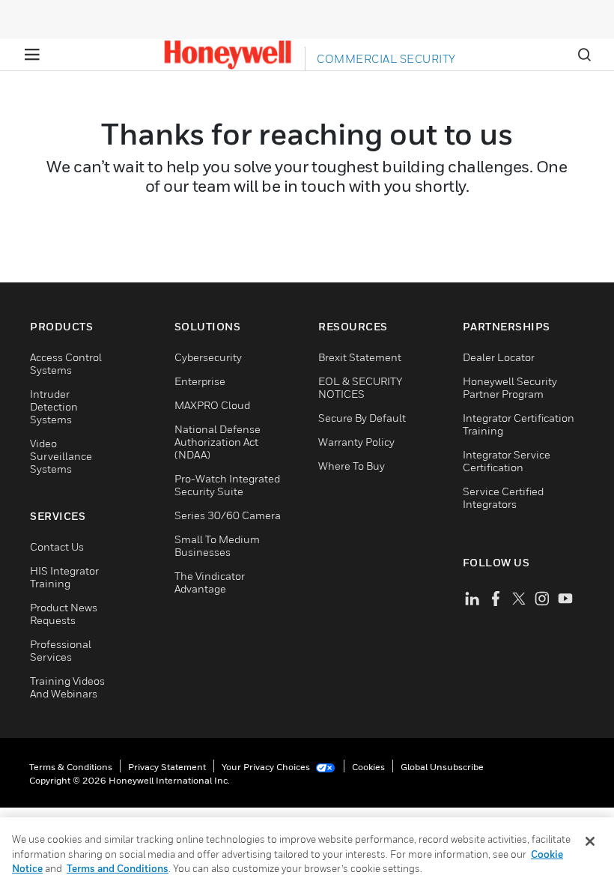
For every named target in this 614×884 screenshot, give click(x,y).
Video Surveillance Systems (61, 456)
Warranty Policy (356, 441)
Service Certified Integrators (503, 497)
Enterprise (199, 381)
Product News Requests (63, 613)
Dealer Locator (499, 357)
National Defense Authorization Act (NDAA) (217, 442)
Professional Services (60, 650)
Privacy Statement (167, 766)
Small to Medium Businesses (217, 545)
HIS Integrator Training (64, 577)
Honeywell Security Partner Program (510, 387)
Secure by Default (362, 417)
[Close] (590, 841)
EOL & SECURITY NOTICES (360, 387)
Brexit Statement (359, 357)
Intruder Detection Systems (54, 406)
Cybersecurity (208, 357)
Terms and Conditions (117, 868)
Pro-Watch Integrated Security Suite (227, 484)
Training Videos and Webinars (67, 687)
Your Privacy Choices (267, 766)
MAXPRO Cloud (212, 405)
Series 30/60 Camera (227, 515)
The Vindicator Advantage (209, 582)
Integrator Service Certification (506, 460)
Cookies (368, 766)
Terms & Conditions (70, 766)
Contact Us (57, 546)
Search (584, 54)
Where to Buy (351, 465)
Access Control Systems (66, 363)
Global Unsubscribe (442, 766)
